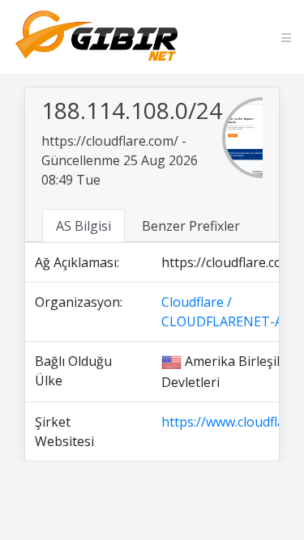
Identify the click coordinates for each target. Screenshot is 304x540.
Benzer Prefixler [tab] (191, 226)
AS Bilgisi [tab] (83, 226)
